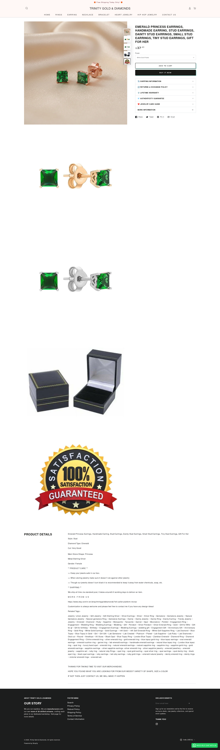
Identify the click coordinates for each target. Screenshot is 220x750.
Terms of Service (74, 715)
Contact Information (75, 719)
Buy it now (166, 73)
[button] (26, 8)
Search (70, 702)
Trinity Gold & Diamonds (38, 740)
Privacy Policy (73, 706)
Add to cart (165, 66)
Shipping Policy (74, 712)
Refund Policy (73, 709)
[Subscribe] (189, 703)
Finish (137, 53)
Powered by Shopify (31, 743)
